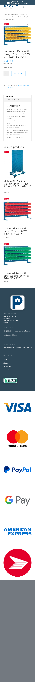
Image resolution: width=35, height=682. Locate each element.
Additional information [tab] (13, 100)
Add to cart (18, 73)
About (6, 363)
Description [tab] (9, 96)
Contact (6, 370)
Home (5, 14)
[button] (28, 25)
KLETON (11, 88)
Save (7, 24)
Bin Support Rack (23, 85)
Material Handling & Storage (16, 14)
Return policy (8, 366)
